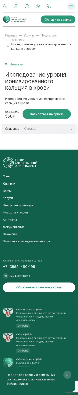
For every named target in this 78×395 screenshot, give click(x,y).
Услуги (29, 35)
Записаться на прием (46, 114)
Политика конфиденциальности (26, 241)
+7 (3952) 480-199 (19, 267)
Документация (13, 227)
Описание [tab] (12, 128)
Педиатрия (49, 35)
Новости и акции (15, 212)
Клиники (9, 183)
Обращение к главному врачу (39, 287)
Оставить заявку (58, 19)
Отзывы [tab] (30, 128)
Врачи (7, 191)
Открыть (23, 325)
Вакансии (10, 234)
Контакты (10, 220)
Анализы (18, 40)
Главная (11, 35)
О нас (7, 176)
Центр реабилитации (18, 205)
